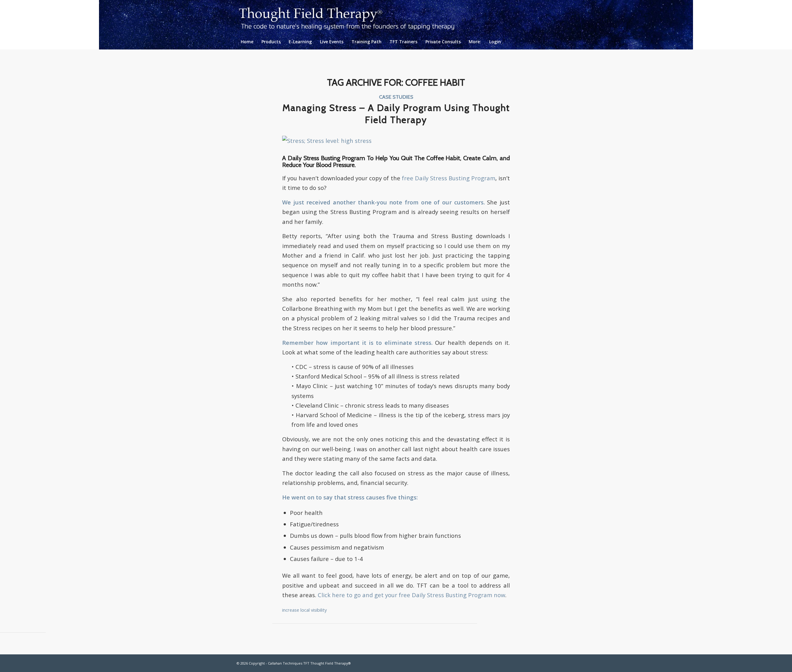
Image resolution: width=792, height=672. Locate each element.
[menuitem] (247, 41)
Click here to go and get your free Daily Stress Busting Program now (411, 595)
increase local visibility (304, 610)
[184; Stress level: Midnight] (327, 140)
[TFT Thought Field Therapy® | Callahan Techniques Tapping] (352, 17)
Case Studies (396, 97)
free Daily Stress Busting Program (448, 178)
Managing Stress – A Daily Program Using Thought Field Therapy (396, 114)
